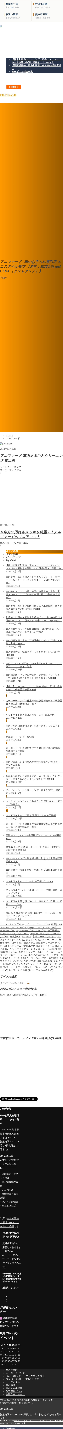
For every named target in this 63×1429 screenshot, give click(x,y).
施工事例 (54, 930)
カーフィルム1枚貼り (39, 958)
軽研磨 (15, 936)
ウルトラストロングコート (16, 933)
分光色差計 (38, 955)
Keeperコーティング (41, 927)
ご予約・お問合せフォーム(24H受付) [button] (9, 1164)
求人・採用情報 (10, 1201)
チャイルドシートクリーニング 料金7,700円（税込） (34, 790)
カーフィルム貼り (19, 970)
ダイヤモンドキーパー (44, 939)
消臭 (41, 961)
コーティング (17, 958)
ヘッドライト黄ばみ (17, 939)
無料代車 (7, 1243)
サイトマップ (9, 1205)
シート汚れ (45, 967)
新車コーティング (44, 936)
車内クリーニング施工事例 (23, 946)
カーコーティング (12, 924)
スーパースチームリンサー (22, 967)
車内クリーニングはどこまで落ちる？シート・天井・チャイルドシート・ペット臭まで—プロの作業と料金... (34, 580)
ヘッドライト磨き (40, 964)
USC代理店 (7, 1190)
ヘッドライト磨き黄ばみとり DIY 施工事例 (30, 714)
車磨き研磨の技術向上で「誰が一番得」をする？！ (33, 726)
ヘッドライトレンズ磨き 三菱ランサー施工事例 (31, 815)
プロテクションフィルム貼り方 (18, 961)
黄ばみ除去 (32, 942)
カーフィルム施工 (42, 970)
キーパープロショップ (33, 930)
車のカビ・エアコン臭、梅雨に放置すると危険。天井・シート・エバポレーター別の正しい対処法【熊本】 (33, 594)
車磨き (56, 924)
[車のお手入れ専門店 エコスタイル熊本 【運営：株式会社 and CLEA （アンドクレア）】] (31, 41)
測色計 (57, 958)
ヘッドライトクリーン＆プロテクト (31, 949)
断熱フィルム (12, 952)
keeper (27, 936)
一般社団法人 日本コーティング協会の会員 (9, 1222)
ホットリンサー (31, 952)
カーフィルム (21, 955)
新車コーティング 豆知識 (20, 737)
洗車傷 (50, 961)
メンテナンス (20, 964)
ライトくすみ (49, 946)
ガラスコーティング (37, 924)
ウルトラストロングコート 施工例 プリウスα (29, 881)
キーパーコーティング (14, 927)
